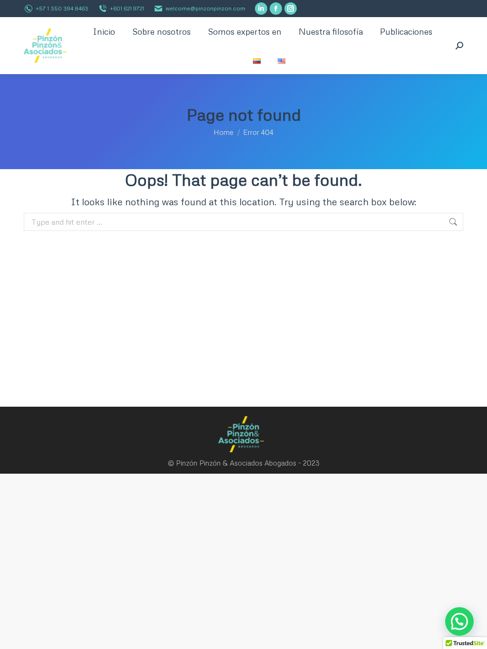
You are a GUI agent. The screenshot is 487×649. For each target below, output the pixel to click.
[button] (459, 621)
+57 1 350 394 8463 (62, 8)
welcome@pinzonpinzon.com (205, 8)
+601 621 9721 (127, 8)
